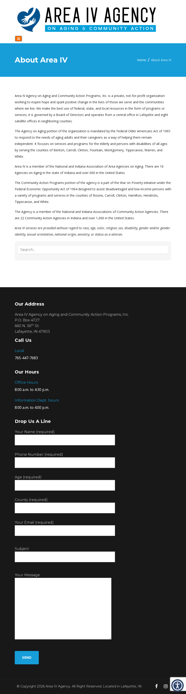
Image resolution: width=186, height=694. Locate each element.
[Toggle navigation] (18, 38)
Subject (22, 549)
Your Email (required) (34, 522)
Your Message (27, 575)
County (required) (31, 500)
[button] (177, 685)
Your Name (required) (35, 432)
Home (141, 60)
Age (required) (28, 477)
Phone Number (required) (39, 454)
